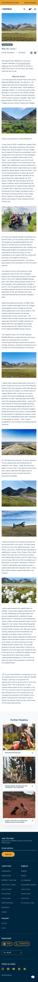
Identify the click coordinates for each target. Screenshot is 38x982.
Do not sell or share (27, 903)
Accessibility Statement (28, 885)
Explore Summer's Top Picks (10, 2)
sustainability (7, 44)
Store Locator (6, 898)
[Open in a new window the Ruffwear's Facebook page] (8, 969)
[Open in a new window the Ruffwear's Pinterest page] (19, 969)
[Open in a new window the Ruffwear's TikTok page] (25, 969)
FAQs (9, 944)
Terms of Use (25, 889)
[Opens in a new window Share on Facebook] (35, 53)
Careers (4, 912)
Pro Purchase (6, 894)
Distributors (5, 907)
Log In (4, 928)
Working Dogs (6, 875)
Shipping (24, 871)
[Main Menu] (35, 9)
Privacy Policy (26, 894)
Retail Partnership (7, 903)
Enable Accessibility (30, 2)
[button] (33, 977)
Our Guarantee (26, 880)
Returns (23, 875)
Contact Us (23, 944)
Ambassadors (6, 871)
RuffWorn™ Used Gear (9, 880)
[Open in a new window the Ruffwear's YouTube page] (14, 969)
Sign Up (8, 854)
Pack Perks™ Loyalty (9, 885)
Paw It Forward (6, 889)
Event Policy (25, 898)
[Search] (24, 9)
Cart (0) (4, 923)
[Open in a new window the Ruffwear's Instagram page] (3, 969)
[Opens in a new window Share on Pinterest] (31, 53)
